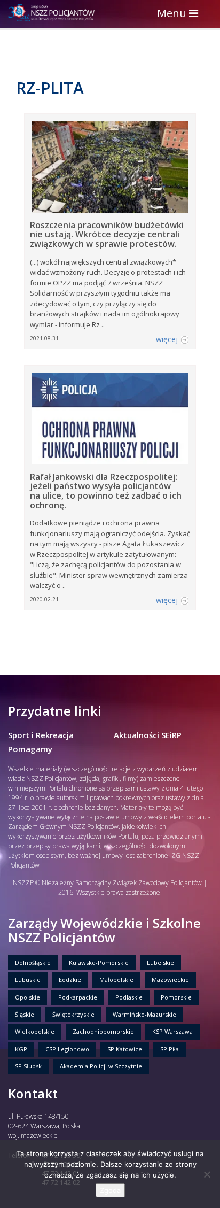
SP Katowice (124, 1049)
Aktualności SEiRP (148, 735)
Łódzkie (70, 979)
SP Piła (169, 1049)
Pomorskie (176, 997)
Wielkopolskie (34, 1031)
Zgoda (110, 1190)
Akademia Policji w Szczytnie (101, 1066)
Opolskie (27, 997)
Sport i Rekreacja (41, 735)
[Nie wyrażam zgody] (206, 1174)
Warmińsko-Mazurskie (144, 1014)
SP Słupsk (28, 1066)
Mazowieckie (170, 979)
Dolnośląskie (33, 962)
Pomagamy (30, 749)
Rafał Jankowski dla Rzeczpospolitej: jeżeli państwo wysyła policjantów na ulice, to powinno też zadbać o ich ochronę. (106, 491)
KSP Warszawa (172, 1031)
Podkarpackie (77, 997)
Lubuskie (28, 979)
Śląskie (24, 1014)
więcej (167, 339)
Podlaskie (129, 997)
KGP (21, 1049)
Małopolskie (116, 979)
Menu (180, 14)
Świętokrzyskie (73, 1014)
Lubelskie (160, 962)
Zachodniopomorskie (103, 1031)
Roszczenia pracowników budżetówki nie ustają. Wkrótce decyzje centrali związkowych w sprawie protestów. (107, 234)
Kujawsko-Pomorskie (99, 962)
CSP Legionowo (67, 1049)
